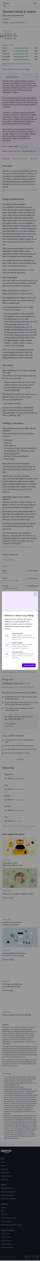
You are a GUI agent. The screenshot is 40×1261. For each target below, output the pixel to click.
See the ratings (29, 665)
